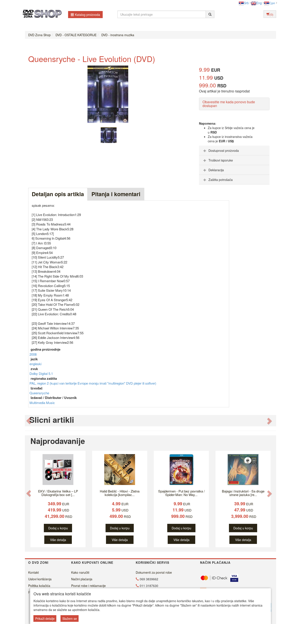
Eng (259, 3)
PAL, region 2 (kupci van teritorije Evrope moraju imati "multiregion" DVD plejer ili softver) (93, 383)
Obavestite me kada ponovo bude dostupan (229, 103)
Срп (272, 3)
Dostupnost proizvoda (223, 150)
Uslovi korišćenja (40, 579)
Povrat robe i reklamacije (88, 585)
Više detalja (58, 540)
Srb (246, 3)
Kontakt (33, 572)
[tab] (234, 150)
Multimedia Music (42, 402)
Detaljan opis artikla (58, 194)
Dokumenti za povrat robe (154, 572)
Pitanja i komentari (115, 194)
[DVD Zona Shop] (40, 14)
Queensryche (39, 393)
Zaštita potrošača (220, 179)
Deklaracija (216, 170)
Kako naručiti (80, 572)
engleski (35, 363)
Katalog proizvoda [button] (87, 14)
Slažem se (69, 618)
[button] (28, 420)
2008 (33, 354)
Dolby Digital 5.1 (41, 373)
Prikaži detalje (45, 618)
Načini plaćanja (81, 579)
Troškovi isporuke (220, 160)
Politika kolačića (39, 585)
